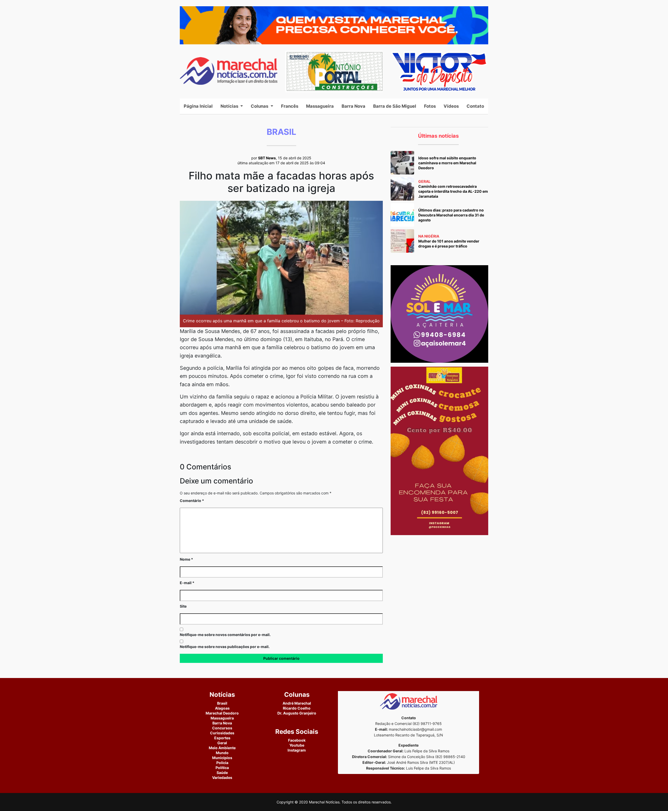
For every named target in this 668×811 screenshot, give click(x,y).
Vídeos (451, 106)
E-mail (187, 582)
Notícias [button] (229, 106)
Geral (222, 743)
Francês (289, 106)
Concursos (222, 728)
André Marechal (297, 703)
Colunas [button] (260, 106)
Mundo (222, 753)
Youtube (296, 745)
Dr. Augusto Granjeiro (296, 713)
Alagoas (222, 708)
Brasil (222, 703)
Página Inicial (200, 106)
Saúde (222, 772)
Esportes (222, 738)
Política (222, 767)
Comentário (192, 500)
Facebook (297, 740)
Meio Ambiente (222, 748)
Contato (475, 106)
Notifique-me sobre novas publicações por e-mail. (225, 646)
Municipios (222, 757)
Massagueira (320, 106)
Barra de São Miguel (394, 106)
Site (183, 606)
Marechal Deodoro (222, 713)
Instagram (297, 750)
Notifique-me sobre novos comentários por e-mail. (225, 634)
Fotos (430, 106)
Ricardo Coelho (297, 708)
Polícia (222, 762)
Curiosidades (222, 733)
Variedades (222, 777)
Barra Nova (353, 106)
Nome (186, 559)
